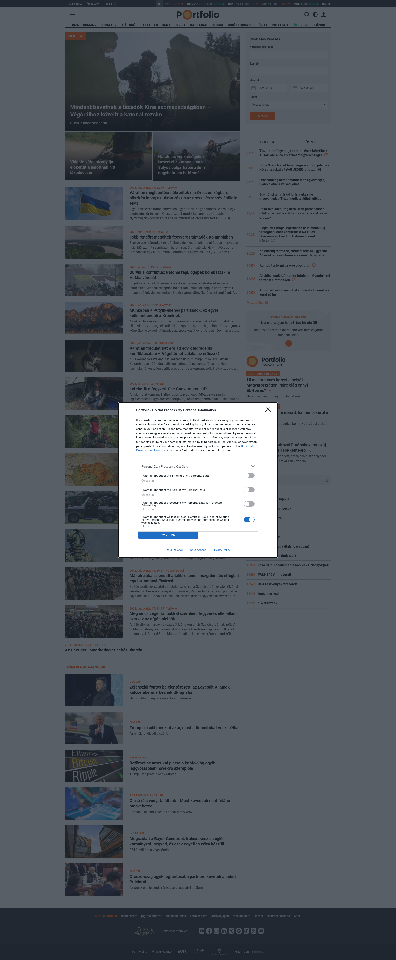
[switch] (249, 475)
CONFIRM (168, 535)
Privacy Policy (221, 549)
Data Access (198, 549)
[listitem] (198, 466)
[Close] (269, 410)
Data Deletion (175, 549)
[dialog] (198, 480)
